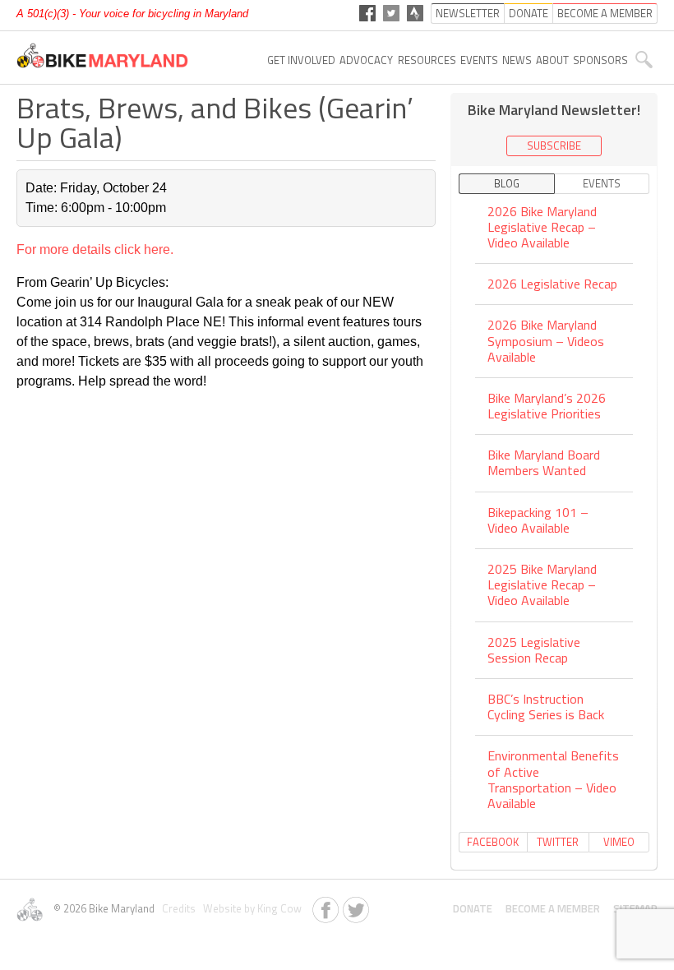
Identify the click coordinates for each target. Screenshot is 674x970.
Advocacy (366, 60)
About (552, 60)
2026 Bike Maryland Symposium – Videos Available (545, 340)
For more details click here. (94, 249)
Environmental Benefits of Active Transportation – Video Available (553, 779)
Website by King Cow (250, 908)
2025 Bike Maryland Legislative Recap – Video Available (542, 584)
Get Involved (301, 60)
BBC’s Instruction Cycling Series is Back (545, 706)
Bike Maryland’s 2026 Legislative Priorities (546, 405)
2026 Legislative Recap (552, 283)
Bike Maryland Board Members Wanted (543, 462)
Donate (472, 908)
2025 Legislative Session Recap (533, 649)
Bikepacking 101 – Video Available (538, 520)
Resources (427, 60)
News (517, 60)
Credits (177, 908)
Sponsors (600, 60)
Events (479, 60)
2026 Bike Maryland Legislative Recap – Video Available (542, 228)
